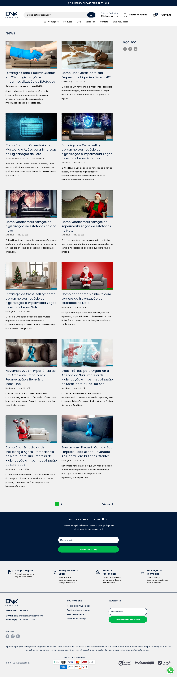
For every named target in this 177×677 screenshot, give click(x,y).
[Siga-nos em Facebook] (125, 49)
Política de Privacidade (79, 605)
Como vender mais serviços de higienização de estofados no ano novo (31, 226)
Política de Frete (75, 614)
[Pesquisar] (91, 15)
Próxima (106, 504)
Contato (104, 21)
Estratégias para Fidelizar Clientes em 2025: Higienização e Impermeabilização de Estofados (30, 77)
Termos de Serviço (76, 618)
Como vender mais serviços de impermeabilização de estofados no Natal (86, 226)
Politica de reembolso (78, 610)
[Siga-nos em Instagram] (130, 49)
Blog (79, 21)
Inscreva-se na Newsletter (128, 619)
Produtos (67, 21)
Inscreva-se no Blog (88, 549)
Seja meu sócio (120, 21)
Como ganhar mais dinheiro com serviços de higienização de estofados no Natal (86, 298)
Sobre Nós (90, 21)
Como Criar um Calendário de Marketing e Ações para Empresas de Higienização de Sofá (31, 149)
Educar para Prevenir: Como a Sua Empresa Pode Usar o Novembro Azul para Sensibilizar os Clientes (87, 451)
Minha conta (108, 16)
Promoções (53, 21)
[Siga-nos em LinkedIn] (135, 49)
